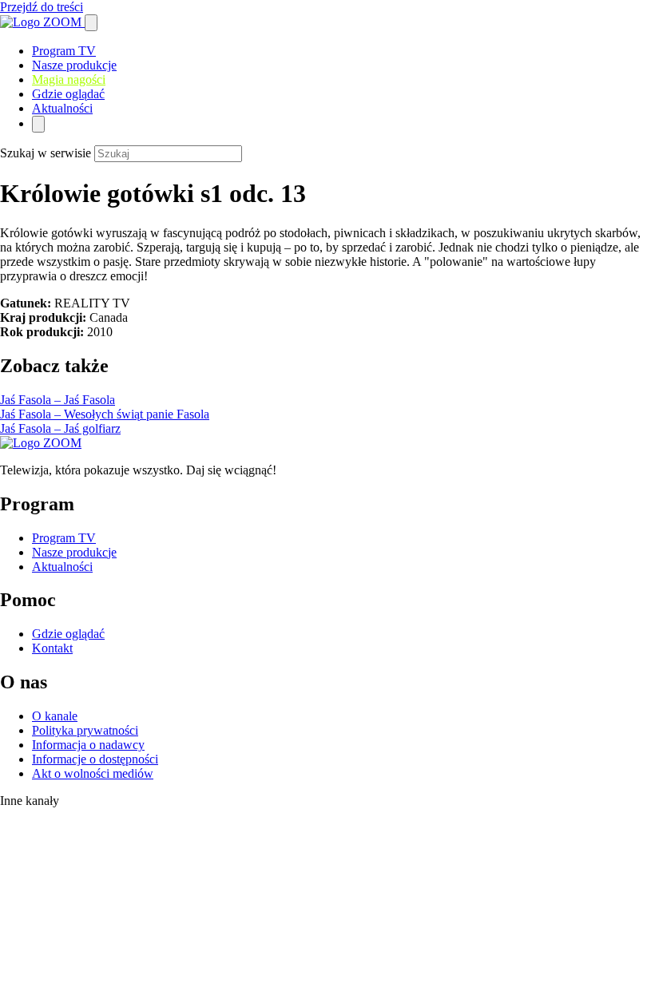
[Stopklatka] (52, 847)
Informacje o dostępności (95, 759)
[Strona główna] (42, 22)
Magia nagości (68, 79)
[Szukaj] (91, 22)
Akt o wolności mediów (92, 773)
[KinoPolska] (50, 882)
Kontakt (52, 648)
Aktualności (62, 108)
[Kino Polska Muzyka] (16, 931)
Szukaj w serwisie (45, 153)
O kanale (54, 716)
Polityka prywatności (85, 730)
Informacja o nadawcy (88, 744)
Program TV (64, 50)
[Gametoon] (32, 999)
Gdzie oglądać (68, 94)
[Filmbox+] (57, 820)
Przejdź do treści (41, 7)
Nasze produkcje (74, 65)
